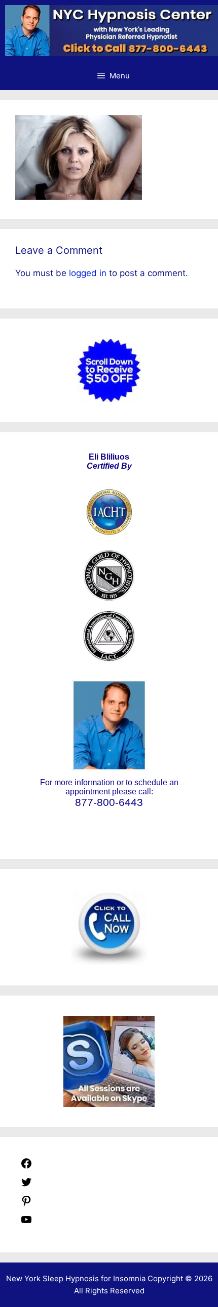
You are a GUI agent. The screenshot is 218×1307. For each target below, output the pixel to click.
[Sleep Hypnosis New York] (111, 30)
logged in (87, 273)
